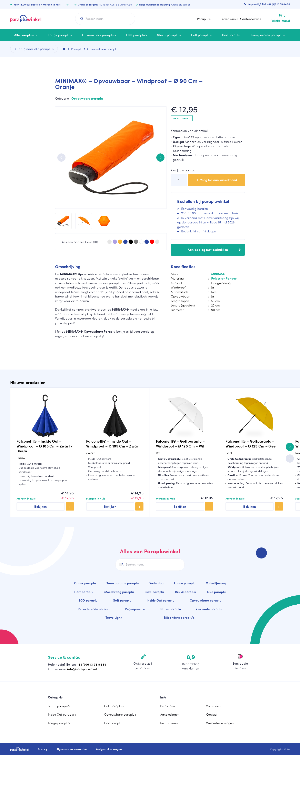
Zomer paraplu (85, 583)
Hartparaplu (231, 35)
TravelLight (114, 617)
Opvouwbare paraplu (87, 98)
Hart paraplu (83, 592)
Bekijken (40, 506)
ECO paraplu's (136, 35)
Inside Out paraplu (160, 600)
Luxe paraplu (154, 592)
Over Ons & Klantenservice (241, 19)
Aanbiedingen (169, 714)
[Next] (160, 157)
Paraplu (76, 49)
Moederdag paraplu (119, 592)
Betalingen (167, 706)
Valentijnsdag (216, 583)
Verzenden (213, 706)
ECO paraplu (88, 600)
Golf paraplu (122, 600)
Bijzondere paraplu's (179, 617)
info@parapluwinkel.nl (83, 669)
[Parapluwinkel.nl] (25, 19)
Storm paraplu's (169, 35)
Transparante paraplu (123, 583)
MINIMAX (218, 274)
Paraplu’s (204, 19)
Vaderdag (156, 583)
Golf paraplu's (201, 35)
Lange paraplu (185, 583)
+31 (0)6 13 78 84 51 (91, 664)
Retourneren (169, 723)
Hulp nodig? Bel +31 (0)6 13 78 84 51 (269, 4)
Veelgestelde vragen (220, 723)
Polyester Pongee (224, 278)
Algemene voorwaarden (72, 749)
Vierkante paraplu (209, 609)
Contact (211, 714)
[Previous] (61, 157)
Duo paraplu (216, 592)
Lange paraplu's (60, 35)
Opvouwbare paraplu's (99, 35)
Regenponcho (135, 609)
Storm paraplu (170, 609)
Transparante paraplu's (267, 35)
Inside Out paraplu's (62, 714)
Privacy (42, 749)
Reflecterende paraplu (94, 609)
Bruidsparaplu (185, 592)
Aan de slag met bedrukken (208, 249)
